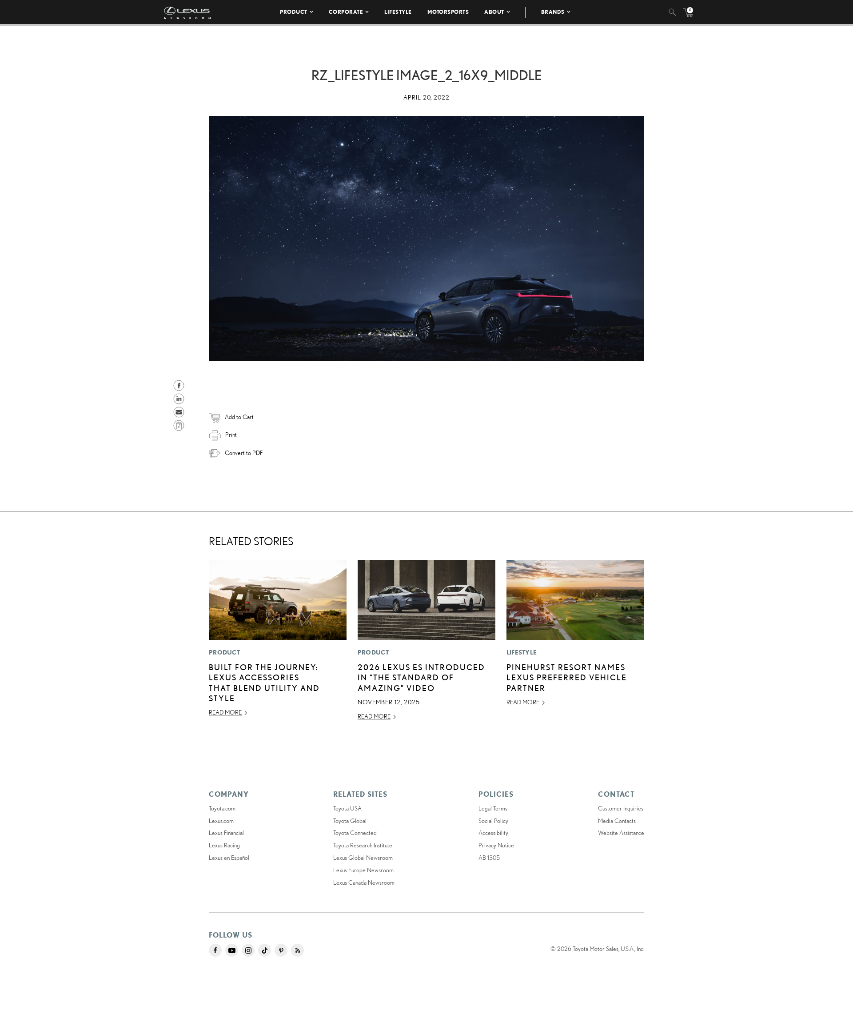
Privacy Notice (496, 845)
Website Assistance (621, 832)
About (494, 12)
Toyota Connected (355, 832)
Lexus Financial (226, 832)
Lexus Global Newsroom (363, 857)
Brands (553, 12)
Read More (225, 712)
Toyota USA (347, 808)
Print (231, 434)
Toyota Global (350, 820)
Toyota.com (222, 808)
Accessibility (493, 832)
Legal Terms (492, 808)
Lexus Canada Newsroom (364, 882)
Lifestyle (398, 12)
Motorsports (448, 12)
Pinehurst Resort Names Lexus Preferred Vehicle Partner (566, 677)
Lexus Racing (224, 845)
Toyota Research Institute (362, 845)
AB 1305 (489, 857)
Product (293, 12)
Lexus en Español (229, 857)
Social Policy (493, 820)
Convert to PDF (244, 452)
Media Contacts (617, 820)
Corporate (346, 12)
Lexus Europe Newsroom (363, 870)
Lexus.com (221, 820)
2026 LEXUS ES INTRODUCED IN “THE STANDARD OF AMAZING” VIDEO (421, 677)
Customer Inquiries (620, 808)
